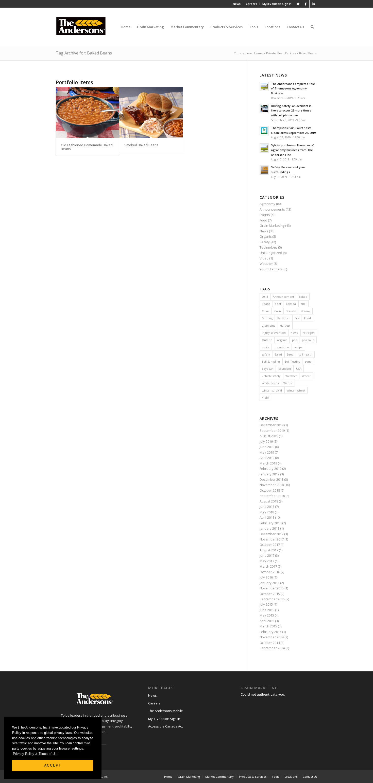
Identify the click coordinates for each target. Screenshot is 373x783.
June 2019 (267, 446)
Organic (266, 236)
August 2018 (269, 501)
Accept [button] (52, 765)
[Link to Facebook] (305, 4)
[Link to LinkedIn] (313, 4)
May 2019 (267, 452)
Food (263, 220)
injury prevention (274, 332)
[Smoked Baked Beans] (150, 112)
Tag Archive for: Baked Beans (84, 53)
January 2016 (269, 583)
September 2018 (272, 495)
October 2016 (270, 572)
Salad (278, 354)
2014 (265, 297)
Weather (266, 263)
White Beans (270, 383)
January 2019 (269, 474)
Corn (277, 311)
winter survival (272, 390)
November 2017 (272, 539)
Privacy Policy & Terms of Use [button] (35, 754)
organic (282, 340)
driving (305, 311)
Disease (291, 311)
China (265, 311)
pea (294, 340)
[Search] (312, 27)
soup (308, 361)
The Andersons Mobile (165, 711)
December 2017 (271, 534)
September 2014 (272, 648)
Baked (303, 297)
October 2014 (270, 642)
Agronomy (267, 203)
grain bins (268, 325)
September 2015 (272, 599)
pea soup (308, 340)
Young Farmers (271, 269)
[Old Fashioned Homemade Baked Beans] (87, 112)
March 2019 (268, 463)
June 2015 (267, 610)
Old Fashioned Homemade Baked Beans (87, 147)
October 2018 (270, 490)
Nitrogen (309, 332)
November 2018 (272, 484)
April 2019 (267, 457)
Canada (291, 304)
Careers (251, 4)
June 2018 (267, 506)
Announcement (283, 297)
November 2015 (272, 588)
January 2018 (269, 528)
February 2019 (270, 468)
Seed (290, 354)
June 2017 (267, 555)
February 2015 (270, 631)
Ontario (267, 340)
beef (278, 304)
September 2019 (272, 430)
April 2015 (267, 621)
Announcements (272, 209)
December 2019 (271, 425)
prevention (281, 347)
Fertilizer (283, 318)
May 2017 (267, 561)
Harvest (285, 325)
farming (267, 318)
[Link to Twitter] (298, 4)
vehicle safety (271, 376)
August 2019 (269, 436)
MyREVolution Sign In (277, 4)
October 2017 (270, 544)
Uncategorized (271, 252)
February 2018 (270, 523)
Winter (288, 383)
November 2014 (272, 637)
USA (298, 368)
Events (265, 214)
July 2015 (266, 604)
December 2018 (271, 479)
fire (297, 318)
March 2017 (268, 566)
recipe (298, 347)
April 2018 (267, 517)
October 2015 (270, 593)
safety (266, 354)
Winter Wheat (296, 390)
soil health (305, 354)
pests (265, 347)
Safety (265, 242)
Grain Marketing (272, 225)
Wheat (306, 376)
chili (303, 304)
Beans (266, 304)
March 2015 (268, 626)
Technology (268, 247)
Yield (265, 397)
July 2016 (266, 577)
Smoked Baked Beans (141, 145)
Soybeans (284, 368)
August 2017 (269, 550)
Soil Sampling (271, 361)
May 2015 (267, 615)
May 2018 (267, 512)
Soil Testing (292, 361)
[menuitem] (236, 4)
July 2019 (266, 441)
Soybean (268, 368)
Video (264, 258)
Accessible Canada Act (165, 726)
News (237, 4)
